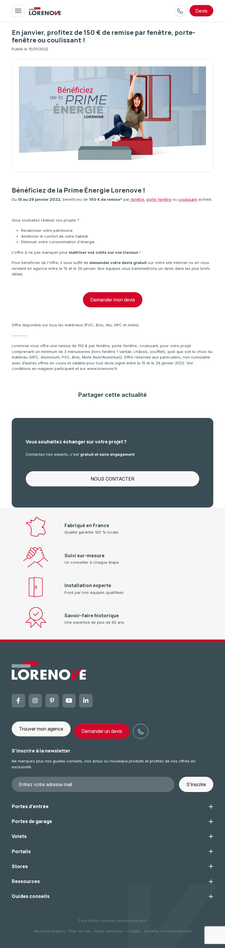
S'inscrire (196, 784)
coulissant (187, 199)
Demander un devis (101, 731)
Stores (20, 866)
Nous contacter (109, 931)
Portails (21, 851)
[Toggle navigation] (18, 11)
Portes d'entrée (30, 806)
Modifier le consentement (167, 931)
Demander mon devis (112, 300)
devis (201, 11)
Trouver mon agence (41, 729)
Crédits (133, 931)
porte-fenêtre (158, 199)
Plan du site (80, 931)
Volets (19, 836)
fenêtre (136, 199)
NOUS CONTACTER (112, 479)
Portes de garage (32, 821)
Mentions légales (49, 931)
